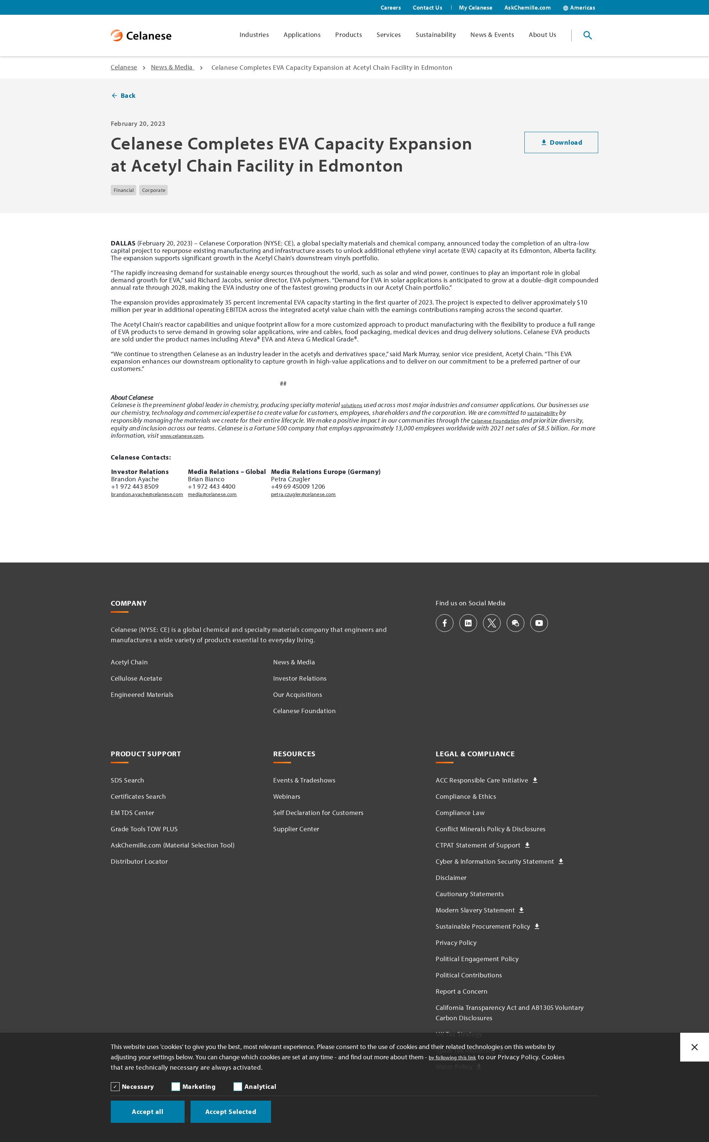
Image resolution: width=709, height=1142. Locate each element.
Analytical (260, 1086)
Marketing (199, 1086)
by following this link (452, 1057)
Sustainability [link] (436, 34)
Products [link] (348, 34)
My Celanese (476, 7)
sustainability (542, 413)
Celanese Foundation (495, 420)
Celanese (124, 67)
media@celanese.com (212, 494)
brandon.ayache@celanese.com (147, 494)
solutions (352, 405)
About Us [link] (542, 34)
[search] (588, 35)
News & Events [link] (492, 34)
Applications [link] (302, 34)
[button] (444, 623)
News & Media (173, 67)
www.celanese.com (181, 436)
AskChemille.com (527, 7)
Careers (391, 7)
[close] (694, 1047)
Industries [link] (254, 34)
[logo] (141, 35)
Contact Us (427, 7)
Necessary (138, 1086)
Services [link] (389, 34)
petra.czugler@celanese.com (303, 494)
